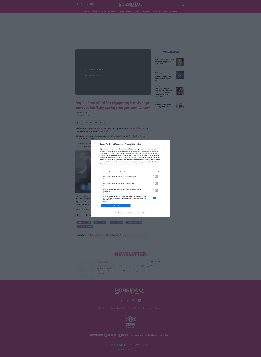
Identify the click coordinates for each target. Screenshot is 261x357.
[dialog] (130, 178)
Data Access (130, 213)
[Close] (166, 144)
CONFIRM (116, 206)
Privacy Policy (142, 213)
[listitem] (130, 172)
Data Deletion (119, 213)
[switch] (155, 176)
